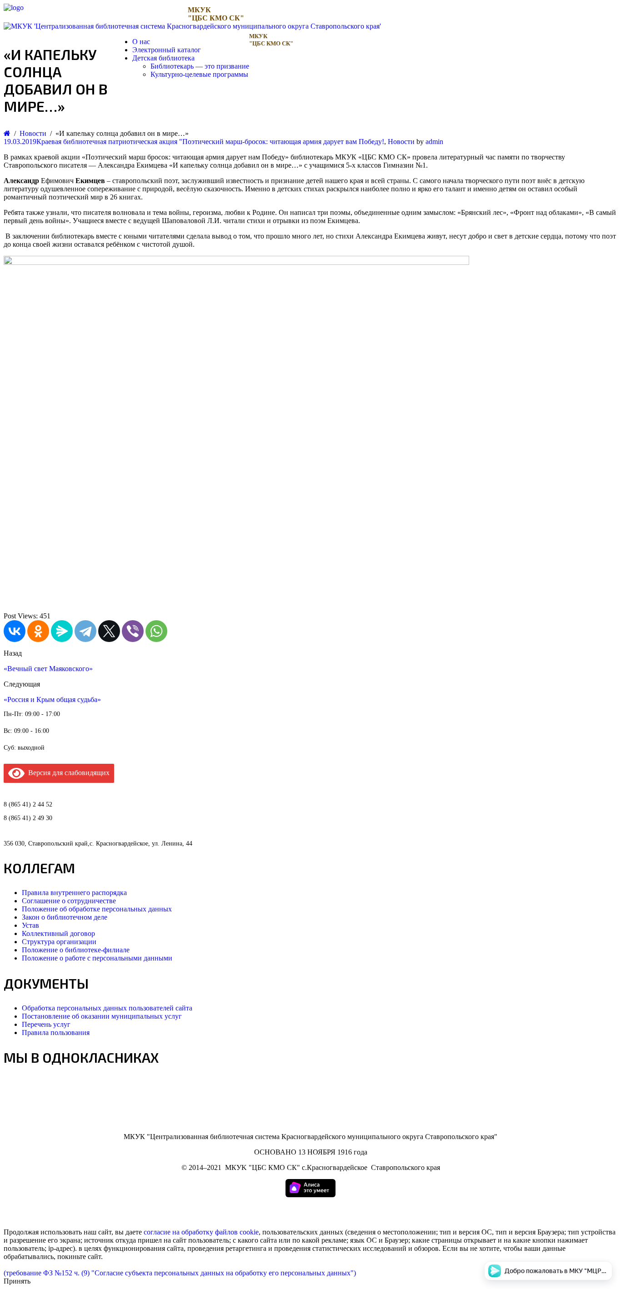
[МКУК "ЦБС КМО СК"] (14, 7)
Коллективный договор (58, 933)
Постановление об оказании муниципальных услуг (102, 1016)
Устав (30, 925)
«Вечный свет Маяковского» (48, 668)
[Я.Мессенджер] (62, 631)
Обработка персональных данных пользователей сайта (107, 1008)
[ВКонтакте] (14, 631)
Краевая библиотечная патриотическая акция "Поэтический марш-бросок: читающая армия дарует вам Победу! (210, 141)
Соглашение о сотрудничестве (69, 901)
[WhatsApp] (156, 631)
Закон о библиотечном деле (64, 917)
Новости (401, 141)
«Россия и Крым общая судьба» (52, 699)
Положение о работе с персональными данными (97, 958)
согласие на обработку (178, 1232)
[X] (109, 631)
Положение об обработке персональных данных (97, 909)
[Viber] (133, 631)
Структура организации (59, 942)
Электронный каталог (166, 50)
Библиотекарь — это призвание (199, 66)
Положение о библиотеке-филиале (76, 950)
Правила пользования (56, 1032)
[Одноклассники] (38, 631)
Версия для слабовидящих (67, 772)
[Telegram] (85, 631)
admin (434, 141)
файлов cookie (237, 1232)
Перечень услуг (46, 1024)
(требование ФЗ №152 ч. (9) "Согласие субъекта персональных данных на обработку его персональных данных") (180, 1273)
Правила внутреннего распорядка (74, 892)
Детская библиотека (163, 58)
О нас (141, 41)
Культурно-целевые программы (199, 74)
